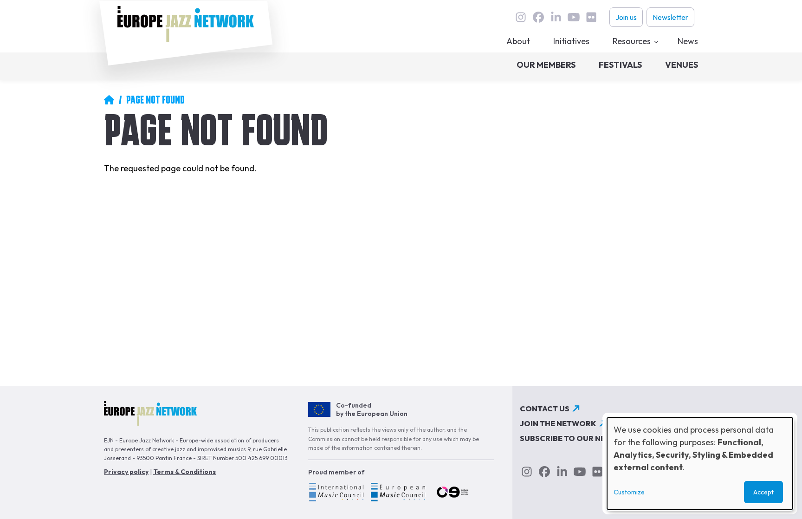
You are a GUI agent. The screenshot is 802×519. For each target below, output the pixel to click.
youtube (574, 17)
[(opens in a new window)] (335, 493)
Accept (763, 492)
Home (109, 100)
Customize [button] (629, 492)
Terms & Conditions (184, 471)
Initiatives (571, 41)
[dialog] (700, 463)
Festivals (620, 64)
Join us (626, 17)
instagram (521, 17)
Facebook (538, 17)
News (688, 41)
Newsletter (670, 17)
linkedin (556, 17)
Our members (546, 64)
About (518, 41)
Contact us (544, 408)
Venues (681, 64)
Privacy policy (126, 471)
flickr (591, 17)
